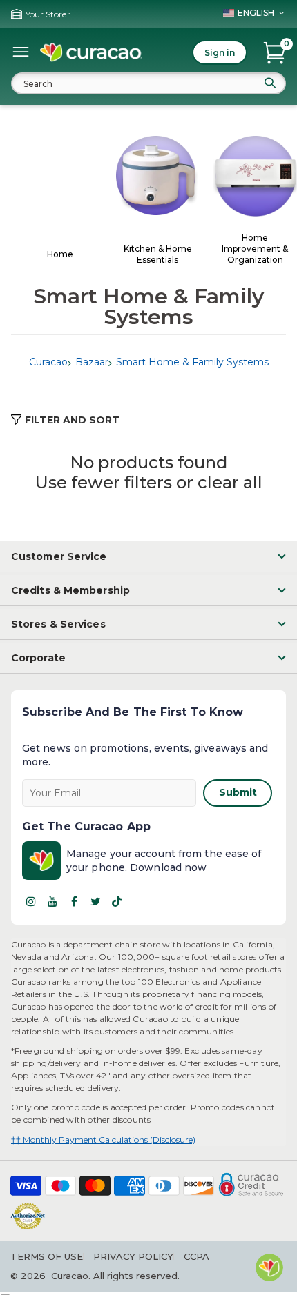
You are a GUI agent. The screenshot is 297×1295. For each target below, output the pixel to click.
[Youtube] (52, 901)
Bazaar (91, 362)
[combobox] (148, 83)
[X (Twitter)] (95, 901)
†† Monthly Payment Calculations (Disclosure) (103, 1139)
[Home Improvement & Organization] (255, 177)
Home (60, 254)
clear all (230, 482)
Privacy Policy (133, 1256)
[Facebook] (74, 901)
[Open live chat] (269, 1267)
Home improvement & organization (255, 248)
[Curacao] (91, 52)
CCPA (196, 1256)
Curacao (48, 362)
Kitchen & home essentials (158, 254)
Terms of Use (46, 1256)
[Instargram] (31, 901)
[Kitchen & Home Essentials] (158, 176)
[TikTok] (117, 901)
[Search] (270, 82)
